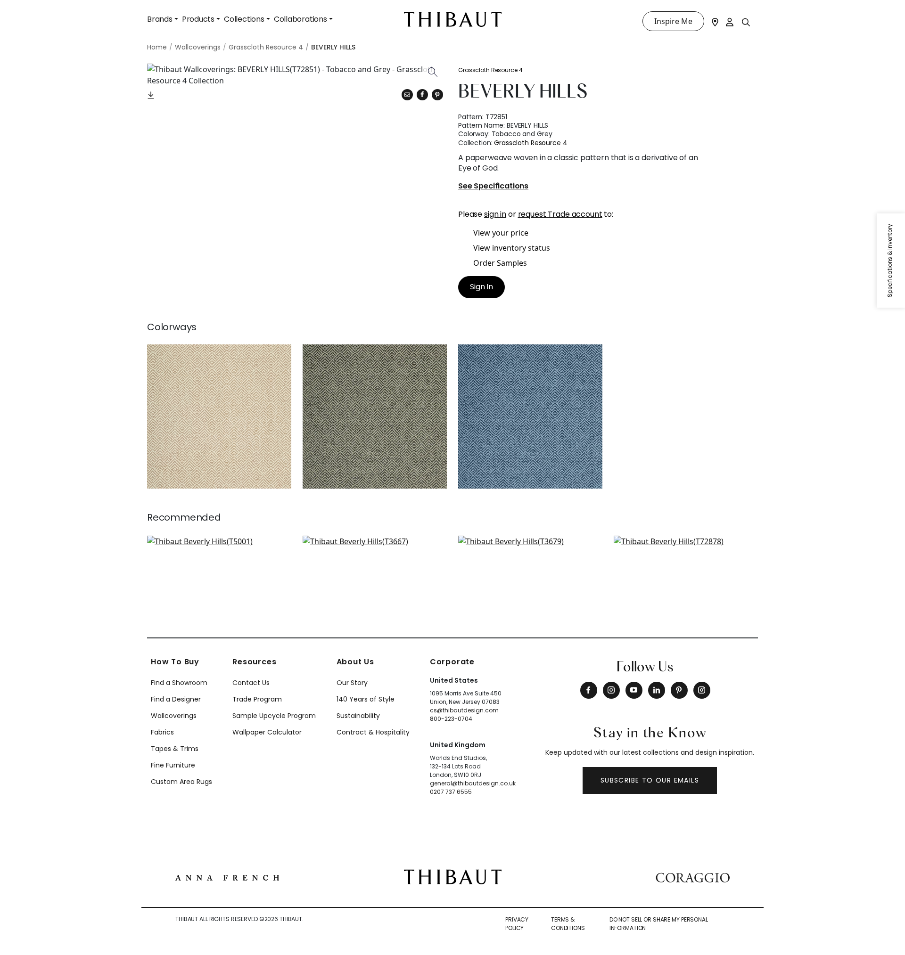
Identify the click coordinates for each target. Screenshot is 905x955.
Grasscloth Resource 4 (490, 70)
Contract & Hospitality (373, 732)
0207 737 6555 (451, 792)
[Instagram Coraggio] (701, 690)
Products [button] (198, 19)
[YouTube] (633, 690)
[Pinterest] (437, 94)
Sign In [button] (481, 286)
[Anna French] (227, 877)
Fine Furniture (173, 765)
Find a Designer (176, 699)
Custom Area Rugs (181, 781)
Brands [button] (160, 19)
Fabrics (162, 732)
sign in (495, 214)
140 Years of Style (366, 699)
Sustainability (358, 715)
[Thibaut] (453, 876)
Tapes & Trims (174, 748)
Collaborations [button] (300, 19)
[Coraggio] (693, 877)
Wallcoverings (174, 715)
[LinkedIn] (656, 690)
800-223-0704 (451, 719)
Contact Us (251, 682)
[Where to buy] (715, 21)
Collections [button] (244, 19)
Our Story (352, 682)
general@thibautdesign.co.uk (473, 783)
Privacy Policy (516, 923)
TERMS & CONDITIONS (568, 923)
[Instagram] (611, 690)
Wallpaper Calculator (267, 732)
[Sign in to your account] (730, 21)
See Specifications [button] (493, 186)
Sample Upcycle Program (274, 715)
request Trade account (560, 214)
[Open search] (746, 21)
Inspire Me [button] (673, 21)
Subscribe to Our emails (650, 780)
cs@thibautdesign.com (464, 710)
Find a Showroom (179, 682)
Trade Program (257, 699)
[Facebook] (588, 690)
